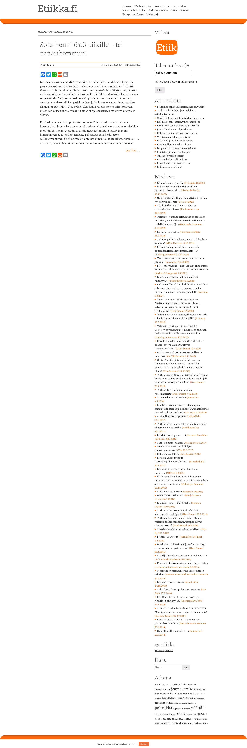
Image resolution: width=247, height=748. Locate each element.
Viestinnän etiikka (133, 10)
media (183, 698)
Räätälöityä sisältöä (168, 232)
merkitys (192, 698)
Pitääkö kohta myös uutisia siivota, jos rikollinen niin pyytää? (177, 599)
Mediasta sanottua (167, 537)
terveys (202, 714)
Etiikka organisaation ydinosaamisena (178, 122)
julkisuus (194, 689)
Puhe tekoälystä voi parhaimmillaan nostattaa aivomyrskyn (176, 188)
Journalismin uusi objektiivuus (174, 129)
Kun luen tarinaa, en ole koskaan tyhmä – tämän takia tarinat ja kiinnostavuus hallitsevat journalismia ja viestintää (182, 409)
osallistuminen (172, 702)
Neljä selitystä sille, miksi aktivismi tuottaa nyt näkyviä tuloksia (181, 200)
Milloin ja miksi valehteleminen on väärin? (181, 107)
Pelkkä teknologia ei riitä (171, 435)
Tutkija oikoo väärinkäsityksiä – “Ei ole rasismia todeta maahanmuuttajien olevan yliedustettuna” (178, 521)
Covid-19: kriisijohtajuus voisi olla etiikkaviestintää (175, 112)
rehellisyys (159, 714)
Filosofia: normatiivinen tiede (174, 163)
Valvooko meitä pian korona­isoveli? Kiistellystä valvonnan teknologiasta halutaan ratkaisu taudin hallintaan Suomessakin (181, 330)
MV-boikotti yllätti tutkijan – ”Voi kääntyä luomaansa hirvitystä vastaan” (180, 546)
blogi (162, 684)
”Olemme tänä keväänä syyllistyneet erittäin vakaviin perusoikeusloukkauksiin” (181, 316)
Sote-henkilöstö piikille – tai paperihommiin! (81, 49)
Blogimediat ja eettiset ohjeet (174, 144)
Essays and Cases (132, 15)
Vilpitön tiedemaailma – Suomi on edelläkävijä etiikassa (175, 207)
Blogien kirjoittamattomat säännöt (177, 148)
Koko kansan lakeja (168, 454)
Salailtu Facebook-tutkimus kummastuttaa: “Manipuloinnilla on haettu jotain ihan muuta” (181, 610)
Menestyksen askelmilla (171, 495)
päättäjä (198, 708)
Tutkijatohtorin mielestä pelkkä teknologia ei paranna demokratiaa (180, 426)
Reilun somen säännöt (169, 167)
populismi (177, 708)
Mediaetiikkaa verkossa (170, 582)
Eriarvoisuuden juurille (170, 183)
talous (189, 714)
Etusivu (127, 6)
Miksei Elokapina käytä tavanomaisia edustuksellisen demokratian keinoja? (177, 249)
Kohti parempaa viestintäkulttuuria (177, 133)
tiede (157, 719)
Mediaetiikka (143, 6)
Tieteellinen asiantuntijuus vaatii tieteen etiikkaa (179, 572)
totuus (170, 719)
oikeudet (160, 703)
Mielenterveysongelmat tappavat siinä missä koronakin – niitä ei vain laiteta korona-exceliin (182, 267)
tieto (163, 718)
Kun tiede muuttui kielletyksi (174, 503)
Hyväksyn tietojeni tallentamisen (177, 82)
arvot (157, 684)
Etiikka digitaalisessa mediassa (175, 141)
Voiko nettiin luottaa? (169, 492)
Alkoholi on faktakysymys (171, 416)
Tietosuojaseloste (128, 744)
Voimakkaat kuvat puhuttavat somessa (179, 589)
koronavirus (200, 694)
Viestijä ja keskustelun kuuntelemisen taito (182, 556)
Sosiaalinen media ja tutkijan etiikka (178, 126)
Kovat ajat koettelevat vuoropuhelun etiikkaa (182, 563)
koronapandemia (186, 693)
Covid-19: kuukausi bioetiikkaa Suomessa (180, 118)
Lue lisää (132, 151)
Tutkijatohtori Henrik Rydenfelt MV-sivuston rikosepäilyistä (177, 512)
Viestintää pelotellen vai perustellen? (178, 529)
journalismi (180, 689)
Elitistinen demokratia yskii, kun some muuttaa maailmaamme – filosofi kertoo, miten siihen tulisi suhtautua (181, 480)
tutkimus (185, 718)
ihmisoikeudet (190, 684)
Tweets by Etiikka (164, 650)
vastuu (158, 723)
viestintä (173, 723)
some (181, 713)
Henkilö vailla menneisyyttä (173, 631)
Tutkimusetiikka (158, 10)
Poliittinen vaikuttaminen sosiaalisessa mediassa (178, 354)
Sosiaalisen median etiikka (170, 6)
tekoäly (195, 714)
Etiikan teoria (179, 10)
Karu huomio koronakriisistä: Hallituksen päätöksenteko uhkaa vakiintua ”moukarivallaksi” (179, 345)
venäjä (164, 723)
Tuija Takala (47, 65)
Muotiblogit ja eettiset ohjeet (174, 152)
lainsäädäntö (169, 698)
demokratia (176, 684)
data (166, 684)
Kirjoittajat (153, 15)
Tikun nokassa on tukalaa (171, 397)
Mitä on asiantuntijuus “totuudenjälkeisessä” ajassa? (172, 459)
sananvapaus (170, 714)
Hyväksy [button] (143, 744)
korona (158, 693)
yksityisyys (196, 723)
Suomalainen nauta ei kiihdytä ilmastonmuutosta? (173, 448)
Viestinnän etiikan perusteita (174, 137)
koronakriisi (170, 694)
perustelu (192, 703)
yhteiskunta (185, 723)
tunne (176, 719)
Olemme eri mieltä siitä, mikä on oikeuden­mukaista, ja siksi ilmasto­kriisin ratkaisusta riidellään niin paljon (180, 220)
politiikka (163, 708)
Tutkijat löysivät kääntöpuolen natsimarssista (173, 392)
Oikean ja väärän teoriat (170, 156)
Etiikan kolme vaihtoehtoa (172, 159)
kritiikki (158, 698)
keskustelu (202, 689)
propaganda (186, 708)
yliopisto (205, 723)
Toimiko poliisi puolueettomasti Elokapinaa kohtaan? (181, 241)
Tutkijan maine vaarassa (171, 443)
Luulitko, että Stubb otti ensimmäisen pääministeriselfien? (177, 621)
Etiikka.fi (57, 8)
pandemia (183, 702)
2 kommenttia (132, 65)
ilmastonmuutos (163, 689)
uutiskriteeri (196, 719)
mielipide (200, 698)
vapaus (204, 719)
